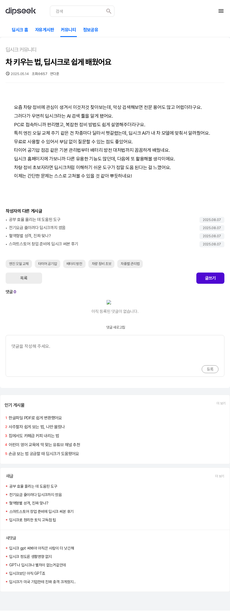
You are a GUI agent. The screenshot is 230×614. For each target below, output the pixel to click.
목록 (23, 278)
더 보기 (221, 403)
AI (69, 116)
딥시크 (51, 116)
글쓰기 (210, 278)
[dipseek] (21, 11)
